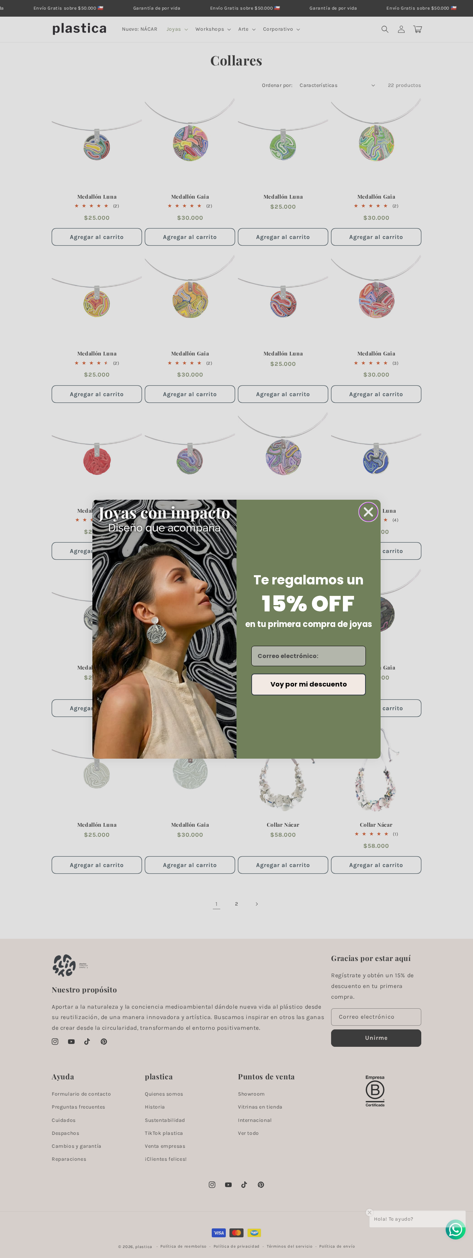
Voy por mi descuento (308, 684)
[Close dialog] (368, 512)
